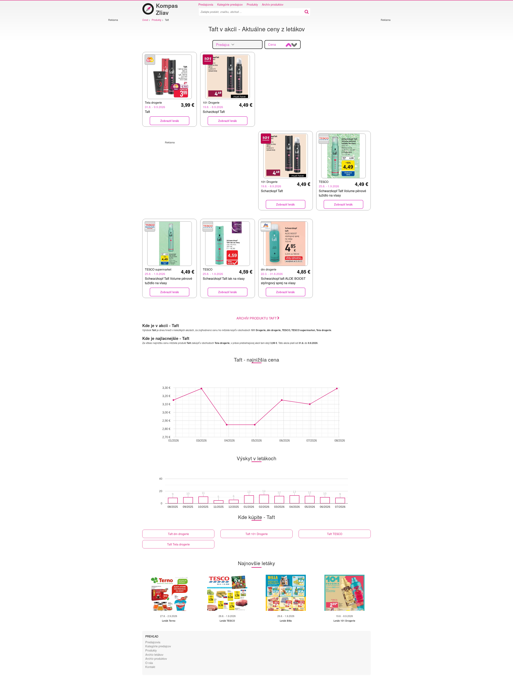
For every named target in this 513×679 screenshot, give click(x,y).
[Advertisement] (120, 81)
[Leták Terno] (168, 593)
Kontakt (150, 667)
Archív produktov (272, 4)
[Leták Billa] (286, 593)
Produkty (252, 4)
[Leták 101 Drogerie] (344, 593)
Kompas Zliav (167, 9)
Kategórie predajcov (230, 4)
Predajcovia (205, 4)
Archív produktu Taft (256, 318)
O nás (149, 663)
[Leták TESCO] (227, 593)
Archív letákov (154, 654)
